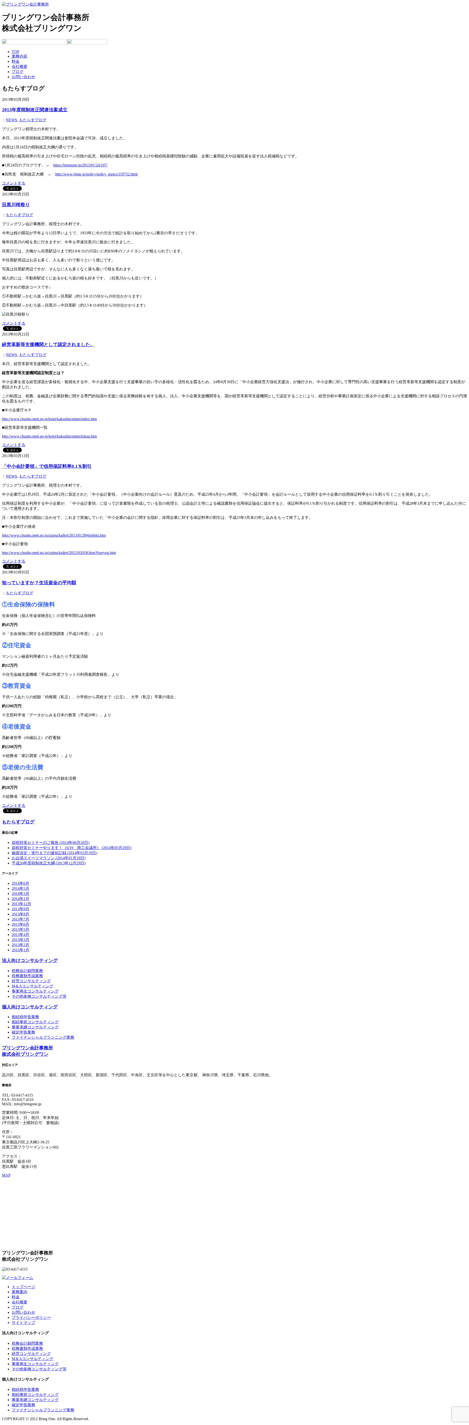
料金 (16, 61)
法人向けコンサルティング (30, 960)
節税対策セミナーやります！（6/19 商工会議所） (71, 848)
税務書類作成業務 (27, 976)
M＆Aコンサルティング (32, 986)
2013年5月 (20, 929)
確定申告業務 (23, 1032)
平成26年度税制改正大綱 (48, 863)
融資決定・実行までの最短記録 (54, 853)
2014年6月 (20, 883)
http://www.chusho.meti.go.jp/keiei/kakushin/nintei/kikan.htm (49, 436)
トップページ (23, 1287)
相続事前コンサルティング (35, 1022)
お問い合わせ (23, 77)
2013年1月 (20, 950)
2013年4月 (20, 935)
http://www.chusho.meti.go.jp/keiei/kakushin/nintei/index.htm (49, 419)
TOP (15, 52)
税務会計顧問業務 (27, 971)
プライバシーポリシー (31, 1317)
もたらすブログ (32, 120)
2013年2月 (20, 945)
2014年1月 (20, 899)
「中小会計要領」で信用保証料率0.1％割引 (47, 466)
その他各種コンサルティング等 (39, 996)
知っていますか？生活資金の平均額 (39, 582)
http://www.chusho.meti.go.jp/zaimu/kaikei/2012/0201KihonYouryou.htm (59, 553)
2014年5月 (20, 888)
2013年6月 (20, 924)
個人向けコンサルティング (30, 1006)
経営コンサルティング (31, 981)
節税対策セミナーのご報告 (50, 843)
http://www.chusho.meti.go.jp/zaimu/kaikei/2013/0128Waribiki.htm (54, 535)
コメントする (13, 183)
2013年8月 (20, 914)
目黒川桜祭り (16, 204)
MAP (6, 1175)
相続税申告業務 (25, 1017)
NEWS (11, 120)
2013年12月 (21, 904)
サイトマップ (23, 1323)
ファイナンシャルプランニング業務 (43, 1037)
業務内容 (19, 56)
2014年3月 (20, 894)
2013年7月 (20, 919)
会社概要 (19, 66)
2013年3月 (20, 940)
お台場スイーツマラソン (48, 858)
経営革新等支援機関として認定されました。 (48, 344)
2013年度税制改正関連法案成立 (34, 109)
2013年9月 (20, 909)
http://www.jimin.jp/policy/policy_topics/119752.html (96, 174)
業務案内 (19, 1292)
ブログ (17, 72)
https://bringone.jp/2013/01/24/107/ (80, 165)
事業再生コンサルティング (35, 991)
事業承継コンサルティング (35, 1027)
